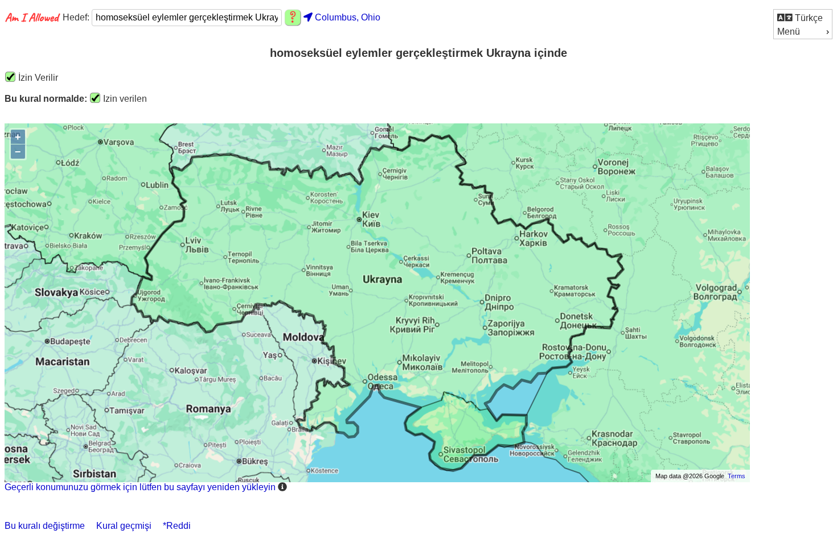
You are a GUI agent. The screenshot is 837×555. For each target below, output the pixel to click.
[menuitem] (803, 17)
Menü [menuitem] (788, 31)
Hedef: (77, 17)
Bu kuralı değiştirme (45, 526)
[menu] (802, 24)
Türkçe (808, 18)
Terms (736, 476)
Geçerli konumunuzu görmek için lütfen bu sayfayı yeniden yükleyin (140, 487)
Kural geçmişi (123, 526)
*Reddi (177, 526)
